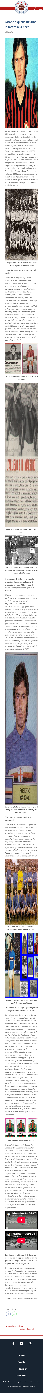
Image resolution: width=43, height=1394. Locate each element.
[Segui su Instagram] (29, 1343)
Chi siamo (21, 1355)
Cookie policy (22, 1369)
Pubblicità (21, 1362)
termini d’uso (35, 1382)
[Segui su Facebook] (13, 1343)
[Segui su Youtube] (21, 1343)
